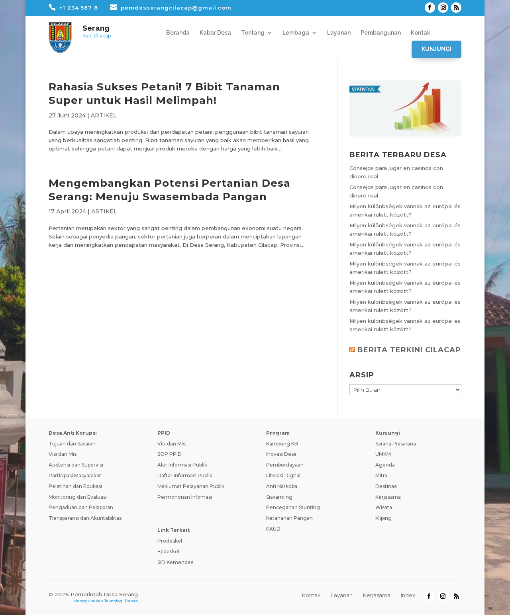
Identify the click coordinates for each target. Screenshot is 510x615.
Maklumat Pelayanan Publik (190, 486)
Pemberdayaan (285, 465)
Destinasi (386, 486)
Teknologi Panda (121, 600)
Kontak (420, 33)
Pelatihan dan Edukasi (75, 486)
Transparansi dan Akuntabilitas (85, 518)
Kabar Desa (215, 33)
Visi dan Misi (63, 454)
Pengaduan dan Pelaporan (81, 507)
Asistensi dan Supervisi (76, 465)
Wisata (383, 507)
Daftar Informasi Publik (184, 475)
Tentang (253, 33)
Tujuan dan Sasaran (72, 444)
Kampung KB (282, 444)
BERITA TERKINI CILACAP (409, 350)
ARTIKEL (104, 115)
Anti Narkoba (281, 486)
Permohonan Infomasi (184, 497)
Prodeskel (169, 541)
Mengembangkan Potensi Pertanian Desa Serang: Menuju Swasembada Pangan (169, 190)
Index (408, 595)
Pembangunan (381, 33)
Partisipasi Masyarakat (75, 475)
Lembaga (295, 33)
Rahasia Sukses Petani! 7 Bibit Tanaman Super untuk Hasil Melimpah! (164, 93)
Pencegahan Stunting (293, 507)
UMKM (383, 454)
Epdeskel (168, 551)
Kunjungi (436, 49)
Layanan (339, 33)
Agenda (385, 465)
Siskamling (279, 497)
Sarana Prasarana (395, 444)
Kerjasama (388, 497)
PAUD (273, 529)
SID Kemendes (175, 562)
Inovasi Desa (281, 454)
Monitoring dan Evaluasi (78, 497)
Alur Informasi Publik (182, 465)
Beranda (178, 33)
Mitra (381, 475)
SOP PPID (169, 454)
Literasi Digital (283, 475)
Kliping (383, 518)
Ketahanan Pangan (289, 518)
